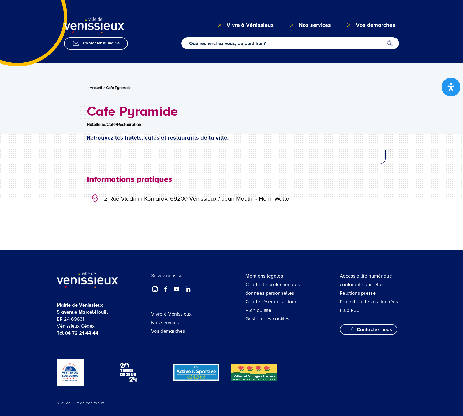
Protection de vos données (369, 302)
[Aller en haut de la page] (429, 381)
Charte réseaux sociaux (271, 302)
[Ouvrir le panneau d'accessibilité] (451, 87)
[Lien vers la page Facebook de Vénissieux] (165, 289)
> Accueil (94, 87)
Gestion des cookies (267, 319)
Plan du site (258, 310)
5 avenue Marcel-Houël (82, 312)
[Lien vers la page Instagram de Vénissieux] (155, 289)
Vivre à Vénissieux (171, 314)
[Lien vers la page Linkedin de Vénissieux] (187, 289)
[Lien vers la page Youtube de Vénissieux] (176, 289)
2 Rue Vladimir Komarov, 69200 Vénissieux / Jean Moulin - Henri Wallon (198, 199)
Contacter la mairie (101, 43)
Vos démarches (168, 331)
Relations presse (358, 293)
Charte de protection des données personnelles (272, 289)
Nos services (165, 322)
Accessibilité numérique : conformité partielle (367, 280)
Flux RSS (350, 310)
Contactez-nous (374, 329)
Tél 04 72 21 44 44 (77, 333)
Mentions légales (264, 276)
